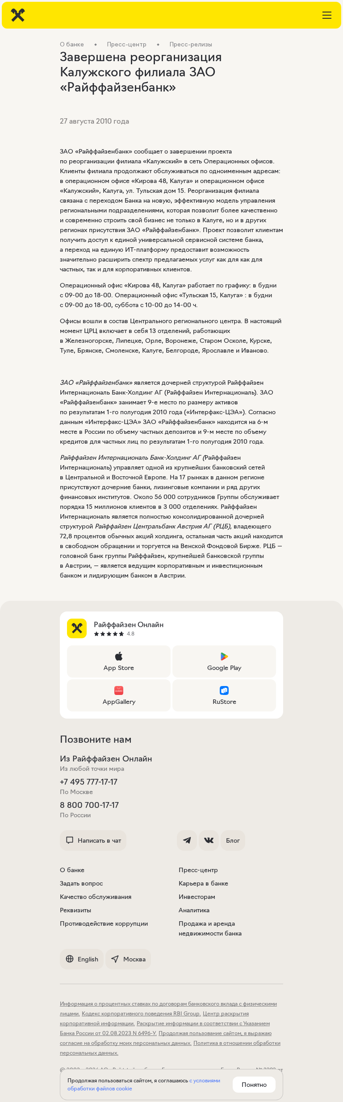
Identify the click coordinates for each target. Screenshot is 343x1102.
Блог (233, 840)
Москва (134, 959)
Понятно (254, 1085)
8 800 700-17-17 (89, 805)
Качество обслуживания (95, 897)
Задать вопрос (81, 883)
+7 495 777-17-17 (88, 782)
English (88, 959)
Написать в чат (99, 840)
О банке (72, 870)
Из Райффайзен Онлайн (106, 759)
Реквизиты (75, 910)
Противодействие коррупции (104, 923)
